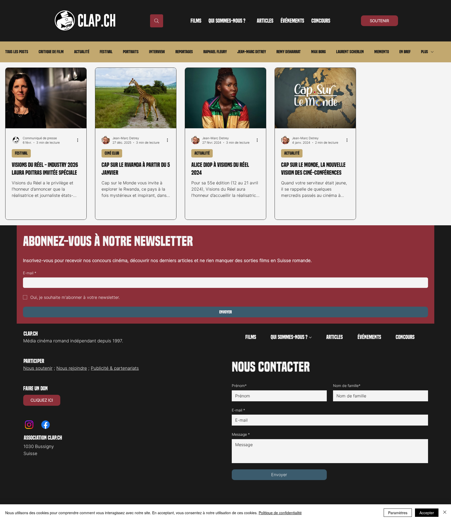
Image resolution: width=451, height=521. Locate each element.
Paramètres (397, 512)
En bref (405, 51)
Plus (424, 51)
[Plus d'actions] (79, 140)
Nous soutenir (37, 368)
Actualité (81, 51)
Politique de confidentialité (280, 512)
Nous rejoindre (71, 368)
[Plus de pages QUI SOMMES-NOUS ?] (248, 21)
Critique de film (51, 51)
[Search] (156, 20)
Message (241, 434)
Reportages (184, 51)
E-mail (29, 273)
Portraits (131, 51)
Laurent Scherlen (350, 51)
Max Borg (318, 51)
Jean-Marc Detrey (251, 51)
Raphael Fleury (215, 51)
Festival (106, 51)
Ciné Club (112, 153)
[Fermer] (445, 512)
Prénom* (239, 385)
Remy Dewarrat (288, 51)
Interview (157, 51)
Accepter (426, 512)
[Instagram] (29, 424)
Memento (381, 51)
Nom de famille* (346, 385)
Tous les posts (16, 51)
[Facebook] (45, 424)
